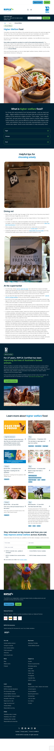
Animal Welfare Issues (33, 645)
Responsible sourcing (9, 708)
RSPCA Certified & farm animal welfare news (15, 556)
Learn (10, 23)
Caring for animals (8, 645)
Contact (30, 703)
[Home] (5, 23)
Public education (8, 650)
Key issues (31, 640)
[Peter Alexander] (20, 618)
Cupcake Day (31, 678)
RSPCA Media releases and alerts (37, 555)
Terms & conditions (34, 731)
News (5, 658)
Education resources (9, 698)
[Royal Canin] (6, 618)
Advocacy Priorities (33, 643)
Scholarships (31, 696)
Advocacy (6, 652)
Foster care (31, 673)
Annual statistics (32, 691)
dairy (30, 525)
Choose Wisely (7, 705)
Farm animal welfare (9, 648)
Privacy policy (24, 731)
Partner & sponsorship (33, 663)
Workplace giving (32, 666)
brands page (34, 228)
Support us (31, 658)
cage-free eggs (32, 479)
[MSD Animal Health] (15, 618)
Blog (5, 661)
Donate (30, 661)
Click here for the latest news (36, 376)
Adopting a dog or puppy (10, 714)
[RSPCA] (9, 9)
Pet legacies (31, 675)
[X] (19, 728)
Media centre (7, 663)
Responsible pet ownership (10, 721)
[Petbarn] (10, 618)
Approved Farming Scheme (35, 477)
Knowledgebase (8, 686)
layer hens (31, 446)
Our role (6, 640)
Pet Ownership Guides (9, 691)
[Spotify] (35, 728)
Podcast (6, 666)
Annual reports (32, 689)
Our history (31, 701)
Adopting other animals (9, 719)
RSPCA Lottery (32, 680)
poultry (30, 481)
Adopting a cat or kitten (10, 716)
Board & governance (33, 693)
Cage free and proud (9, 703)
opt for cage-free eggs (22, 289)
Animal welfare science (9, 643)
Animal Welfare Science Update (12, 696)
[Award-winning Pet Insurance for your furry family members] (7, 632)
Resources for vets (8, 701)
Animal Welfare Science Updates (37, 551)
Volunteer (30, 668)
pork (39, 479)
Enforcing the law (8, 655)
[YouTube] (28, 728)
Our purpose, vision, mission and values (38, 686)
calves (38, 525)
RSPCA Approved (32, 475)
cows (34, 525)
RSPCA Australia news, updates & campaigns (14, 551)
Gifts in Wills (31, 670)
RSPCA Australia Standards (11, 689)
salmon (43, 479)
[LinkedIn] (22, 728)
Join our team (31, 698)
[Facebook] (25, 728)
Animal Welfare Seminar (10, 693)
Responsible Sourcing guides (36, 230)
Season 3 (6, 479)
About (29, 684)
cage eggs (45, 446)
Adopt (5, 711)
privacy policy (23, 559)
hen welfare (38, 446)
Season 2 (6, 515)
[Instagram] (32, 728)
